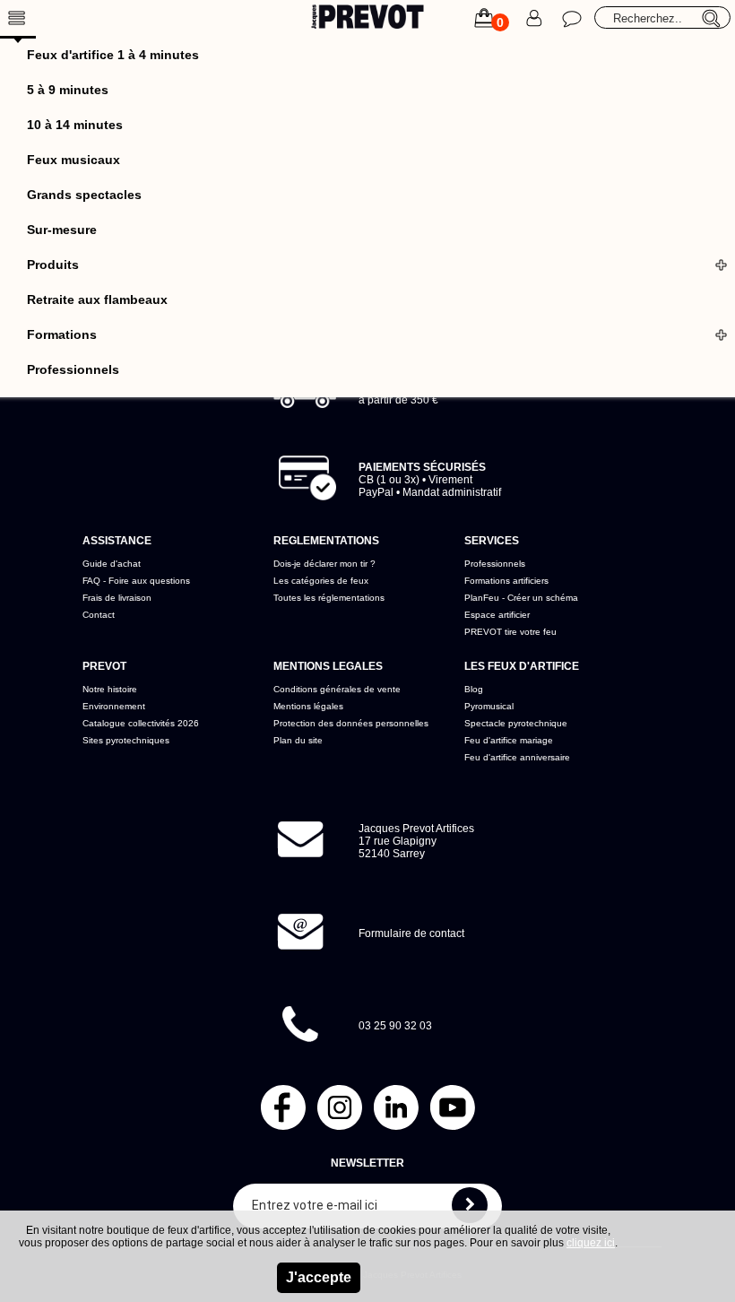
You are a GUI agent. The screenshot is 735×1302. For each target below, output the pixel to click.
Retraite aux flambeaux (97, 299)
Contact (98, 615)
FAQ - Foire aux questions (136, 581)
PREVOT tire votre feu (510, 632)
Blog (473, 689)
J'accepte (318, 1277)
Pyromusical (489, 706)
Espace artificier (497, 615)
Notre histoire (109, 689)
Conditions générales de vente (337, 689)
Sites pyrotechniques (125, 740)
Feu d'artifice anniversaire (517, 757)
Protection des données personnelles (350, 723)
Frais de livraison (116, 598)
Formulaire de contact (411, 933)
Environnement (113, 706)
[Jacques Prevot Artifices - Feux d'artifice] (368, 19)
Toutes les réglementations (329, 598)
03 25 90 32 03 (395, 1026)
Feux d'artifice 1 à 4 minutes (113, 55)
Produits (53, 264)
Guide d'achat (111, 564)
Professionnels (73, 369)
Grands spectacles (84, 194)
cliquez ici (590, 1243)
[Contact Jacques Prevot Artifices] (572, 18)
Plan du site (298, 740)
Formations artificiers (506, 581)
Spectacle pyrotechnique (515, 723)
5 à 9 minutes (67, 89)
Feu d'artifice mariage (508, 740)
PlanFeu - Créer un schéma (521, 598)
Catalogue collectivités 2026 (140, 723)
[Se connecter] (536, 18)
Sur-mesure (62, 229)
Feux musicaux (73, 159)
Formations (62, 334)
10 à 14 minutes (75, 124)
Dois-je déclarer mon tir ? (324, 564)
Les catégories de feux (320, 581)
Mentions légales (308, 706)
